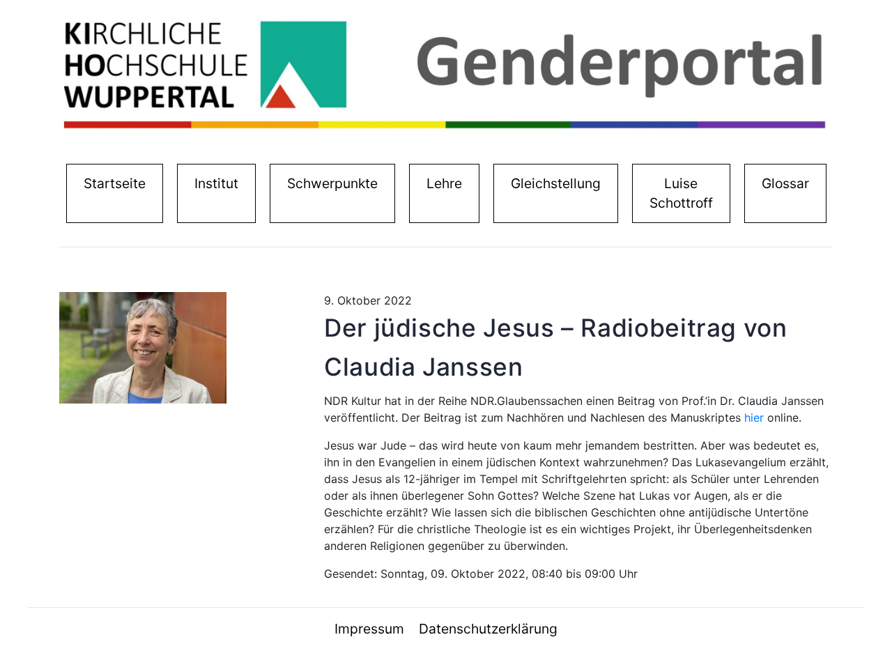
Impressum (369, 628)
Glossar (785, 183)
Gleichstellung (556, 183)
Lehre (444, 183)
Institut (219, 183)
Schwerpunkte (332, 183)
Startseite (118, 183)
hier (754, 417)
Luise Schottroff (681, 193)
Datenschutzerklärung (488, 628)
